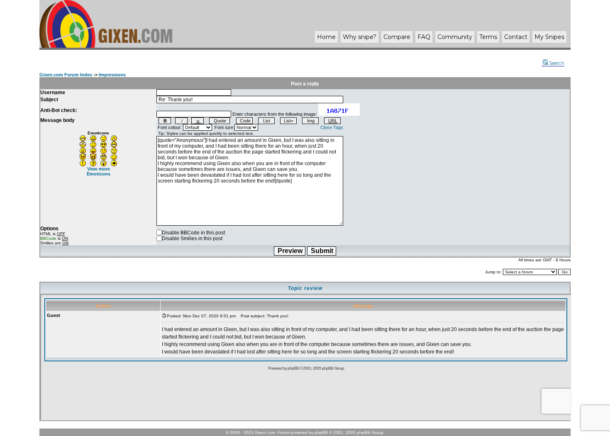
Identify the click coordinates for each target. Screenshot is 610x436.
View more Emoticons (98, 171)
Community (454, 37)
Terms (488, 37)
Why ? (359, 37)
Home (326, 37)
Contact (515, 37)
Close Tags (331, 127)
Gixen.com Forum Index (65, 74)
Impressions (112, 74)
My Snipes (549, 37)
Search (556, 63)
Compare (396, 37)
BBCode (48, 238)
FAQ (423, 37)
